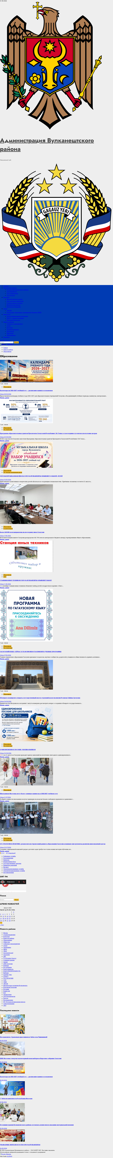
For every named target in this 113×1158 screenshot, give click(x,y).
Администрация (8, 529)
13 (7, 916)
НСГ (4, 993)
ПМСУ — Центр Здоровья (15, 318)
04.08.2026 (7, 701)
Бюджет (6, 867)
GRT (4, 956)
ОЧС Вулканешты (9, 996)
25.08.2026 (3, 1128)
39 (7, 853)
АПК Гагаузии (8, 964)
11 (3, 916)
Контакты (6, 337)
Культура (6, 297)
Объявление (7, 995)
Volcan (2, 394)
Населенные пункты (10, 288)
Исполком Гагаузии (10, 987)
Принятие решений (10, 865)
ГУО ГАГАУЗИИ (7, 430)
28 (10, 921)
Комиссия (6, 991)
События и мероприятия (15, 324)
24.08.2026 (3, 1148)
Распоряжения (8, 858)
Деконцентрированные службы (14, 871)
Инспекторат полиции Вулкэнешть (15, 985)
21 (10, 918)
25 (3, 921)
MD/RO (10, 344)
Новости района (8, 322)
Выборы (6, 973)
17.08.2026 (7, 536)
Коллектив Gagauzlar (14, 307)
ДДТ (4, 980)
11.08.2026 (7, 584)
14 (10, 916)
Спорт (5, 309)
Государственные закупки (12, 863)
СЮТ (4, 577)
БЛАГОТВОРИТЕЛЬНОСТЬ (11, 971)
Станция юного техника (14, 303)
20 (7, 918)
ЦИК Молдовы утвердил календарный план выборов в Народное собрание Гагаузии (30, 1058)
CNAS (5, 951)
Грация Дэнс (7, 975)
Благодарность (8, 969)
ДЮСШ (9, 311)
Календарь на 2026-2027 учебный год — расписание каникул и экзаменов (26, 390)
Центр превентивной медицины (17, 316)
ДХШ (5, 982)
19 (5, 918)
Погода (5, 998)
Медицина (6, 314)
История (6, 989)
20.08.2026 (7, 437)
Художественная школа (14, 299)
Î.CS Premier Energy (9, 958)
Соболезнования (8, 1004)
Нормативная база (9, 862)
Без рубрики (7, 967)
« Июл (2, 925)
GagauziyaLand (8, 953)
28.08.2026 (7, 394)
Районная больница (13, 320)
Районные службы (9, 856)
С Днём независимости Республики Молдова (16, 1098)
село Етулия (11, 295)
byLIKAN (9, 1156)
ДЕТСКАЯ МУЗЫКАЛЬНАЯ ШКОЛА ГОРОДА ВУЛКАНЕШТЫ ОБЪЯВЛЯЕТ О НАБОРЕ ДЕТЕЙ (31, 476)
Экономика (10, 331)
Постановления (8, 872)
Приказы (6, 860)
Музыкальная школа (13, 305)
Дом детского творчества (15, 301)
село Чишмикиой (12, 294)
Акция (5, 962)
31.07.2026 (7, 797)
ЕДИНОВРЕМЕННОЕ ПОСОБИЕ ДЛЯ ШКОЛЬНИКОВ (18, 750)
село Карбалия (12, 292)
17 (1, 918)
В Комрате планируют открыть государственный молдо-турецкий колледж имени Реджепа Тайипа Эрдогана (40, 698)
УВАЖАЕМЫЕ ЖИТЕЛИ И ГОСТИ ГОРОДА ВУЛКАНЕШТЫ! (20, 1145)
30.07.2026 (7, 847)
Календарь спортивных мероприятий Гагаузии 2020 (24, 312)
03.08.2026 (7, 753)
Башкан (6, 965)
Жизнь (5, 933)
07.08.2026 (7, 655)
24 (1, 921)
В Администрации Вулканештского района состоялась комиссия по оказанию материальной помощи (37, 1125)
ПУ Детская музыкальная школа (12, 472)
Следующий (11, 853)
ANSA (5, 949)
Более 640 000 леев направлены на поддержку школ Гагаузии (22, 532)
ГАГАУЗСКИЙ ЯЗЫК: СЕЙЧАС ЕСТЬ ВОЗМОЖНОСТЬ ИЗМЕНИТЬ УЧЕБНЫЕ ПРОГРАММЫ (30, 652)
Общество (10, 333)
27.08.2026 (3, 1102)
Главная (6, 286)
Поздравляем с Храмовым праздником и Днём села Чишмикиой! (23, 1037)
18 (3, 918)
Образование (11, 335)
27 (7, 921)
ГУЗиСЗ (5, 976)
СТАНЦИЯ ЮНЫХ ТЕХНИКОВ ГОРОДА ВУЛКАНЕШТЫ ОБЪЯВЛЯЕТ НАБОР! (26, 580)
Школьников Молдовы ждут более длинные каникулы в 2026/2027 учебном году (29, 794)
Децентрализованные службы (13, 869)
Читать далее (4, 398)
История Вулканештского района (17, 290)
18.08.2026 (7, 480)
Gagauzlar (6, 955)
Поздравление (8, 1000)
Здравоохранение (13, 330)
